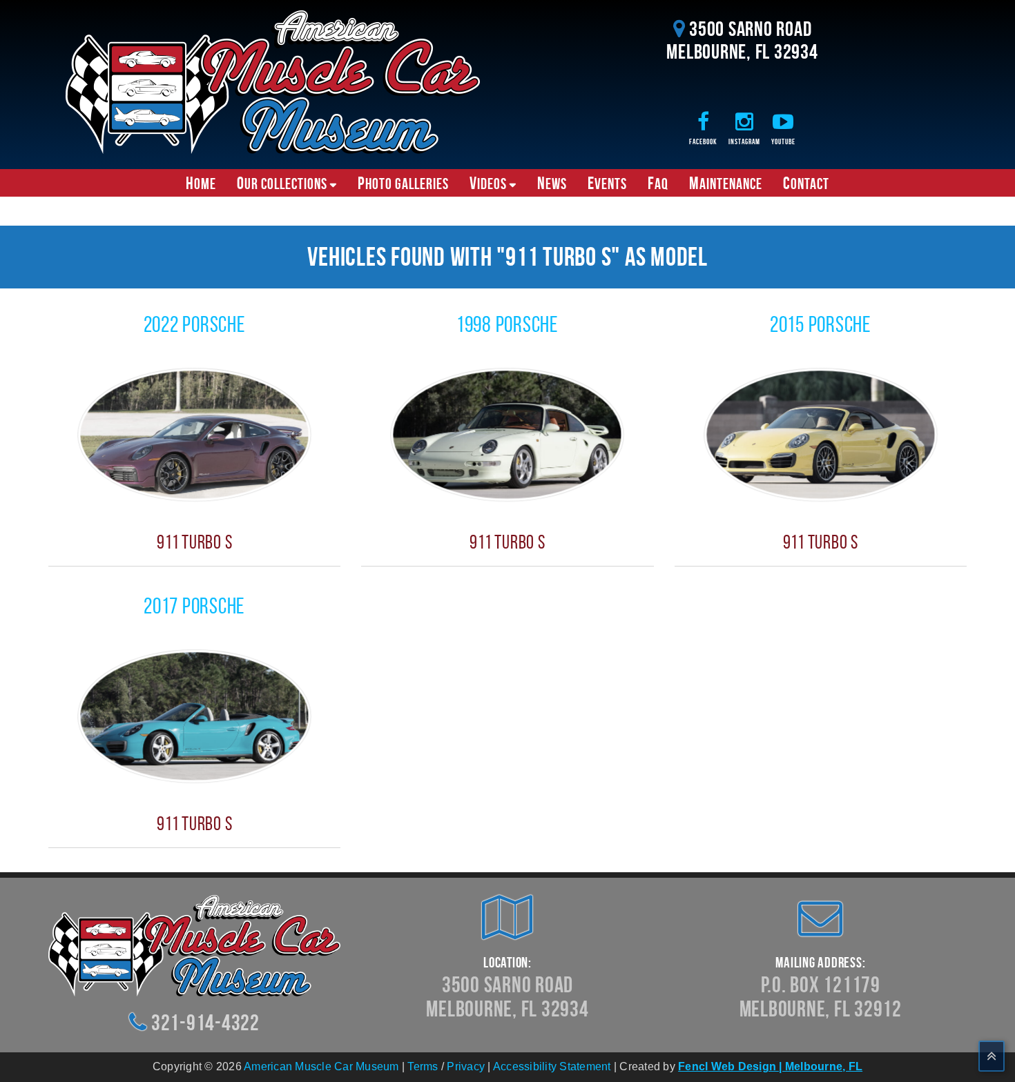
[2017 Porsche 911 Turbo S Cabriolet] (194, 715)
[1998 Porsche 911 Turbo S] (507, 434)
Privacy (466, 1066)
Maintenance (725, 183)
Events (607, 183)
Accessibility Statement (552, 1066)
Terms (422, 1066)
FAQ (658, 183)
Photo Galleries (403, 183)
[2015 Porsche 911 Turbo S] (821, 434)
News (552, 183)
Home (201, 183)
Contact (806, 183)
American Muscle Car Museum (321, 1066)
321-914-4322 (205, 1022)
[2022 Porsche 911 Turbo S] (194, 434)
